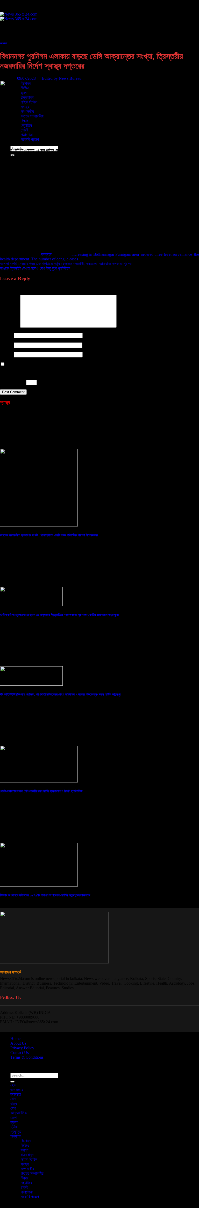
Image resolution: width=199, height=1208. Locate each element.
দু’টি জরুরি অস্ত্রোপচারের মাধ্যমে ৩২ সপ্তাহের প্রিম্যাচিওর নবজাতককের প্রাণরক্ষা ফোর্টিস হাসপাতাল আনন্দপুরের (59, 615)
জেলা (13, 1117)
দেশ (13, 51)
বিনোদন (26, 1141)
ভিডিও (25, 1145)
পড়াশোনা (27, 135)
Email (6, 345)
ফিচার (24, 1178)
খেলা (13, 41)
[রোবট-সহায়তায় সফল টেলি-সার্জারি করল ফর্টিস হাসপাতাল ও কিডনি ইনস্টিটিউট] (39, 781)
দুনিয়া (14, 1127)
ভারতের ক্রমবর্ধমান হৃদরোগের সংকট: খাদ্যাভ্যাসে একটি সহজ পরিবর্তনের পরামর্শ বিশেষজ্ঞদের (49, 535)
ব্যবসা (14, 1122)
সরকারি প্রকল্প (30, 139)
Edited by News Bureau (61, 78)
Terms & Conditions (27, 1057)
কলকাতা (15, 37)
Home (15, 1038)
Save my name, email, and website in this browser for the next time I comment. (70, 364)
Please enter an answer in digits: (26, 373)
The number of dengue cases (54, 259)
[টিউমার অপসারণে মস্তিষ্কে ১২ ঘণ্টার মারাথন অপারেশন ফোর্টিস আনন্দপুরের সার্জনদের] (39, 885)
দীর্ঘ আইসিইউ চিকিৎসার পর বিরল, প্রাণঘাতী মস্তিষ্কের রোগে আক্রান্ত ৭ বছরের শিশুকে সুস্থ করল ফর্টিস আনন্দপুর (60, 694)
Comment (9, 326)
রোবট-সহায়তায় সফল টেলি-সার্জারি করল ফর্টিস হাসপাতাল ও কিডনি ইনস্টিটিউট (41, 791)
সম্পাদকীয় (27, 1169)
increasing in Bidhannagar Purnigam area (105, 254)
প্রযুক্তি (15, 74)
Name (6, 335)
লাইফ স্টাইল (29, 1159)
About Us (18, 1043)
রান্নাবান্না (27, 1155)
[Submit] (12, 1081)
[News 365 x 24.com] (18, 16)
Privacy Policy (22, 1048)
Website (6, 354)
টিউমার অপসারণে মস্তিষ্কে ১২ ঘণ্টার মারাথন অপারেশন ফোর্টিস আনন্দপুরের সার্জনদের (45, 895)
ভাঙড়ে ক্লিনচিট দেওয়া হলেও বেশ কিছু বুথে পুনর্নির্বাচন (35, 268)
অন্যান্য (15, 1136)
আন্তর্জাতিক (18, 1113)
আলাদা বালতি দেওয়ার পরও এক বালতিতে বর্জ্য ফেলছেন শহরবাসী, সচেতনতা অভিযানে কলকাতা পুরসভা (66, 263)
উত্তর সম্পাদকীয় (32, 1173)
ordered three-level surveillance (166, 254)
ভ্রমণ (24, 1150)
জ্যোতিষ (26, 1183)
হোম (13, 27)
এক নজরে (16, 32)
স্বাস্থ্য (25, 1164)
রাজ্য (13, 46)
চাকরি (24, 130)
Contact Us (19, 1052)
